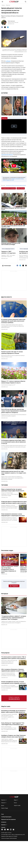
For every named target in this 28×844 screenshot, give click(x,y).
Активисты (3, 822)
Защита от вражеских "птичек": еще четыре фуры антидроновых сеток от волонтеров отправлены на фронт (10, 569)
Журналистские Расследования (8, 819)
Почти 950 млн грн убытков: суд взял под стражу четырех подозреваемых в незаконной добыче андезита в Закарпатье (13, 410)
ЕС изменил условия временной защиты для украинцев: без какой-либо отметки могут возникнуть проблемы (13, 321)
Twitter (4, 180)
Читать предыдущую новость (8, 248)
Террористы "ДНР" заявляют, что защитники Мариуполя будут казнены (8, 253)
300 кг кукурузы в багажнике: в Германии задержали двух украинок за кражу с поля (12, 670)
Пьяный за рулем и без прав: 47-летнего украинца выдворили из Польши (12, 352)
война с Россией (20, 188)
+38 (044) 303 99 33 (14, 699)
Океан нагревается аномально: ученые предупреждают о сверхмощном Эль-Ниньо (13, 514)
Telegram (13, 179)
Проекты (3, 800)
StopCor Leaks (5, 706)
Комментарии (7, 265)
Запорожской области (7, 154)
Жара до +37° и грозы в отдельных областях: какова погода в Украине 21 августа (13, 382)
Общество (8, 5)
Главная (3, 5)
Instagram (8, 180)
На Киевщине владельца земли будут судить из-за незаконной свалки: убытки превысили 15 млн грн (13, 441)
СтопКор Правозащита (6, 817)
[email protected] (13, 838)
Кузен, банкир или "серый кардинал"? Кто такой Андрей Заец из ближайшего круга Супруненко (12, 724)
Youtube (21, 179)
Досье (2, 805)
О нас (2, 814)
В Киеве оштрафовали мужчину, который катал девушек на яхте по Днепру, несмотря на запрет (13, 683)
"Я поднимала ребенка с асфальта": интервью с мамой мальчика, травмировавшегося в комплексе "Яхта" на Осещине (13, 617)
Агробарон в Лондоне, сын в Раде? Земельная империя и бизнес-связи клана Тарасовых (13, 736)
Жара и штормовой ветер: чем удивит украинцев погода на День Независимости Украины (12, 490)
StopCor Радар (4, 808)
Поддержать (15, 586)
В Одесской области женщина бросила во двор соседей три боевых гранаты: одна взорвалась (14, 502)
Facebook (18, 179)
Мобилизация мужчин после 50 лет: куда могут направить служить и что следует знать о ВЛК (13, 473)
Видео (15, 800)
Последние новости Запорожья (8, 188)
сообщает (8, 61)
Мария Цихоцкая (11, 21)
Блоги (15, 802)
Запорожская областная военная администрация (16, 185)
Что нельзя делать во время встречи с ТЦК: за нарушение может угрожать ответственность (13, 657)
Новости (3, 802)
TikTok (12, 180)
